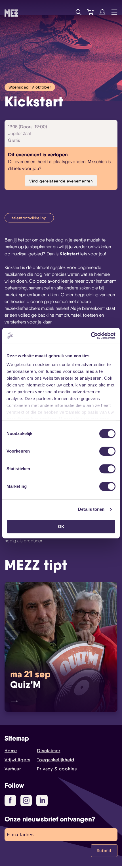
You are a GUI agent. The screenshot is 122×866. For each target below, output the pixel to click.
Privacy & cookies (57, 769)
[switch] (107, 451)
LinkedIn (42, 800)
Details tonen (91, 509)
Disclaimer (48, 750)
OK (61, 526)
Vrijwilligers (17, 759)
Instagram (26, 800)
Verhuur (13, 769)
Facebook (10, 800)
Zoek (78, 12)
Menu (114, 12)
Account (102, 12)
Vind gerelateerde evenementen (60, 180)
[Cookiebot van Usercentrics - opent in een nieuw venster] (90, 335)
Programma (67, 12)
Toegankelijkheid (55, 759)
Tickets (90, 12)
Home (11, 750)
